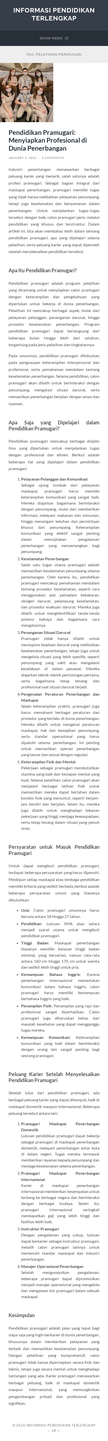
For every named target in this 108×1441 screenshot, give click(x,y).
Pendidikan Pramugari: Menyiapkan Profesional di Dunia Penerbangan (48, 140)
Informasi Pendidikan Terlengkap (54, 14)
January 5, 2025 (23, 158)
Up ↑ (56, 1431)
